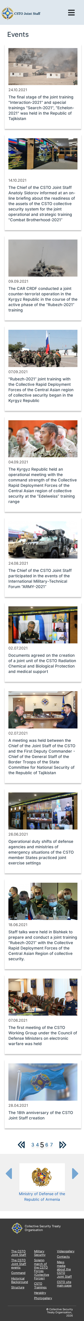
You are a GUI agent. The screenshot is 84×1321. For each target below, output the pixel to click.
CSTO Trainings (40, 1285)
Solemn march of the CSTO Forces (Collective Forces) (41, 1269)
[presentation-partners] (8, 1173)
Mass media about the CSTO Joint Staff (64, 1269)
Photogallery (43, 1298)
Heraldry (40, 1293)
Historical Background (19, 1280)
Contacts (63, 1256)
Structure (17, 1287)
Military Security (40, 1253)
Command (18, 1273)
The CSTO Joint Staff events (18, 1263)
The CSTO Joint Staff (18, 1253)
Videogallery (65, 1251)
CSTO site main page (64, 1283)
